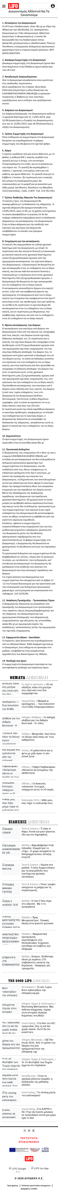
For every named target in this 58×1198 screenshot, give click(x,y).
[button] (4, 6)
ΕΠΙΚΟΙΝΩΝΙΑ (29, 1142)
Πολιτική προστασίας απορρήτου (36, 1186)
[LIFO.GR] (13, 6)
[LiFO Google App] (18, 1169)
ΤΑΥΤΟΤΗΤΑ (29, 1138)
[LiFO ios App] (40, 1169)
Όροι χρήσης (12, 1186)
